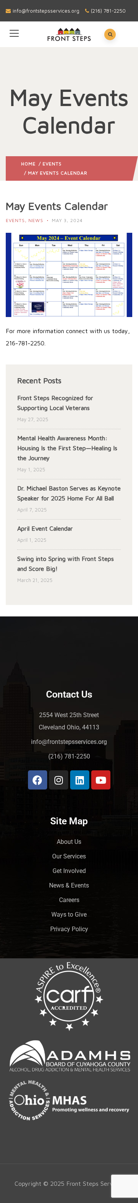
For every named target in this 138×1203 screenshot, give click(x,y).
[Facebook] (37, 779)
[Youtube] (100, 779)
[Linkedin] (79, 779)
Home (28, 164)
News (35, 220)
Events (52, 164)
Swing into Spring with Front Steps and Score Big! (65, 563)
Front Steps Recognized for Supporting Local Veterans (55, 402)
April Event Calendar (45, 528)
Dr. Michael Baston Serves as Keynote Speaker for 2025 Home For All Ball (69, 493)
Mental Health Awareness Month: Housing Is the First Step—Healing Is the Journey (67, 448)
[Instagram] (58, 779)
